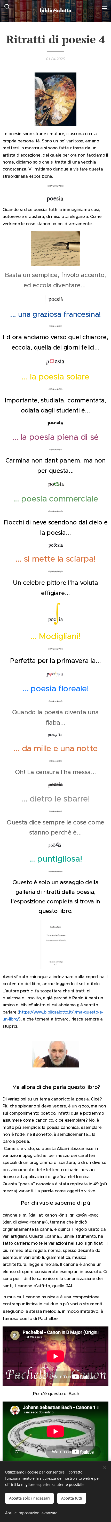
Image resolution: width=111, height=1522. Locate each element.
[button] (6, 6)
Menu (104, 6)
